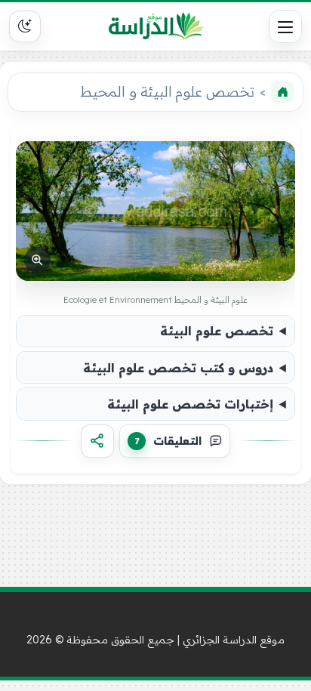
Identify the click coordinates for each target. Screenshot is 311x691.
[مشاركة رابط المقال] (97, 441)
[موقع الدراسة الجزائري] (155, 26)
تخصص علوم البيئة (216, 330)
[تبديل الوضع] (25, 26)
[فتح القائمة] (285, 26)
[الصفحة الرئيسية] (282, 92)
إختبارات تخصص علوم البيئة (190, 404)
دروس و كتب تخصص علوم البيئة (178, 367)
